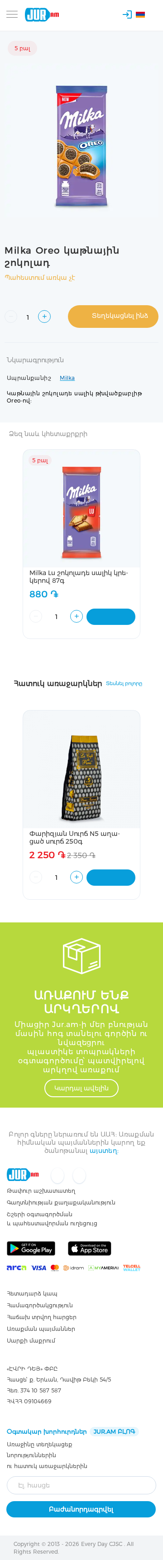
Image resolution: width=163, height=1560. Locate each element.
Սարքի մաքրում (31, 1340)
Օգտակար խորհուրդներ (71, 1431)
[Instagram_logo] (79, 1176)
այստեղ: (104, 1151)
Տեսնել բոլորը (124, 683)
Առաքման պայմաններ (41, 1328)
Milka (67, 377)
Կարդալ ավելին (81, 1088)
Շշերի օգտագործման (39, 1214)
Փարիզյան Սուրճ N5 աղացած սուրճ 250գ (74, 837)
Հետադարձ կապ (32, 1293)
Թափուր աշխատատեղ (41, 1190)
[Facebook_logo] (58, 1176)
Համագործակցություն (40, 1305)
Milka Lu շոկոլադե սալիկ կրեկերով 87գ (78, 576)
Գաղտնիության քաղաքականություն (61, 1202)
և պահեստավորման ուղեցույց (52, 1223)
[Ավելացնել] (110, 617)
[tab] (81, 365)
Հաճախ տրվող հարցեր (42, 1317)
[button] (145, 16)
